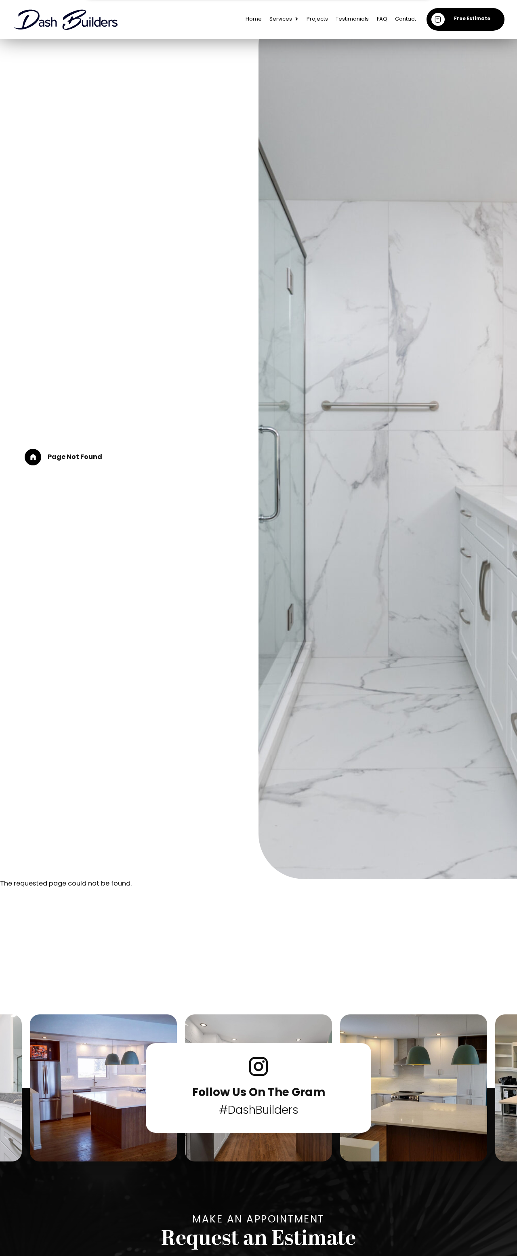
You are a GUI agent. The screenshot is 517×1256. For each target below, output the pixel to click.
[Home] (33, 457)
